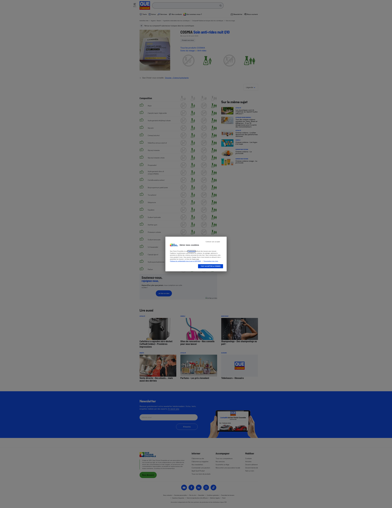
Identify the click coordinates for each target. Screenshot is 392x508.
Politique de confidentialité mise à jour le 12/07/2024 (185, 261)
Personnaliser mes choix (211, 261)
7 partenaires (191, 251)
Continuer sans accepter (213, 241)
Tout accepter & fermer (210, 266)
